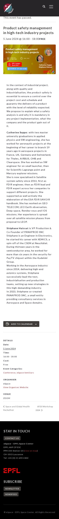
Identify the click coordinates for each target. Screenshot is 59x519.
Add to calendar (22, 324)
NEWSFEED (11, 494)
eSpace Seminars (25, 372)
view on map (30, 450)
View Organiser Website (15, 387)
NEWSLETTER (12, 488)
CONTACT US (12, 438)
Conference (9, 372)
